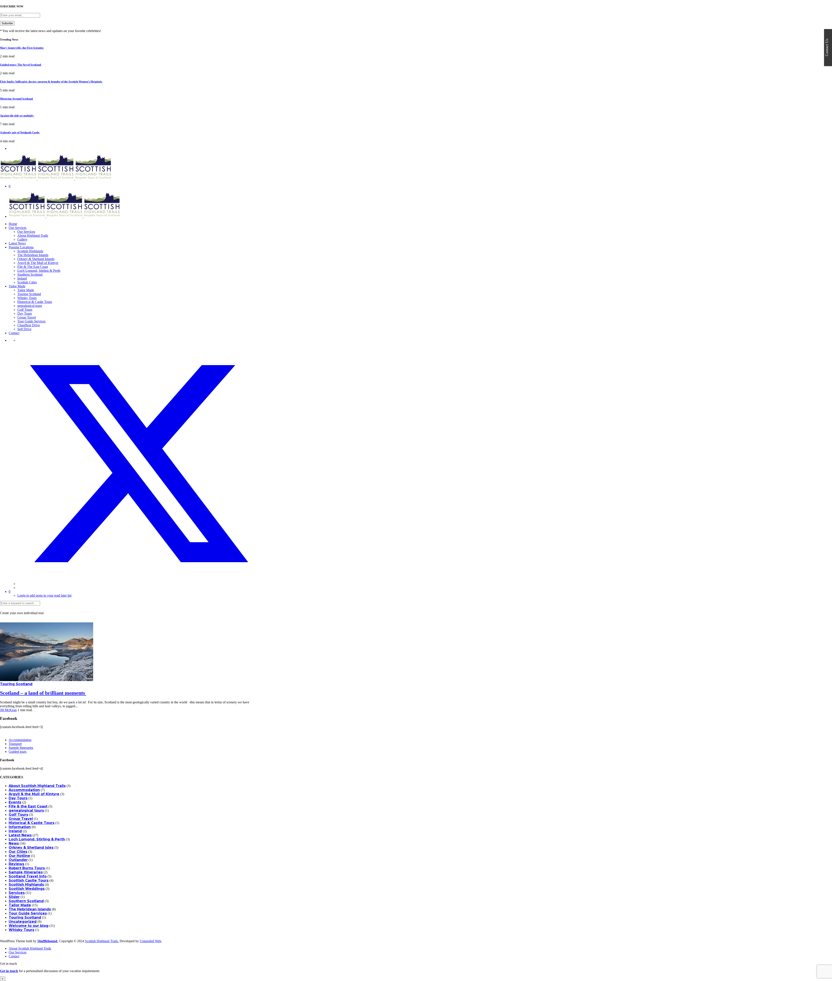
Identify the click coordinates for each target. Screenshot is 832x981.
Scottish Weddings (27, 889)
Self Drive (24, 329)
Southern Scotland (29, 274)
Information (20, 827)
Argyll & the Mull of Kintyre (34, 794)
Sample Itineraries (21, 748)
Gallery (22, 239)
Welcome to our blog (29, 926)
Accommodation (20, 740)
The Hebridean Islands (32, 255)
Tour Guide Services (31, 321)
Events (15, 802)
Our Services (17, 228)
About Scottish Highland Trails (37, 786)
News (14, 843)
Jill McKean (8, 710)
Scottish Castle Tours (29, 880)
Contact (14, 333)
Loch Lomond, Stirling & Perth (38, 270)
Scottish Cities (27, 282)
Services (17, 893)
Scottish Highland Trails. (102, 941)
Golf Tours (24, 309)
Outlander (18, 860)
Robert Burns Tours (27, 868)
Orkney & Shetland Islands (35, 259)
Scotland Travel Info (28, 876)
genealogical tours (29, 306)
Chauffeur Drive (28, 325)
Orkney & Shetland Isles (31, 847)
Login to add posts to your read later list (44, 595)
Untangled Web (150, 941)
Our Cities (18, 852)
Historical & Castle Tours (34, 302)
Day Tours (24, 313)
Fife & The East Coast (32, 267)
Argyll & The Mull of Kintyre (37, 263)
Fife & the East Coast (28, 806)
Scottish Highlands (30, 251)
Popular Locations (21, 247)
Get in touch (9, 971)
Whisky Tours (27, 298)
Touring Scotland (29, 294)
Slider (14, 897)
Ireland (22, 278)
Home (13, 224)
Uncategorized (23, 921)
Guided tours (17, 751)
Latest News (17, 243)
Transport (15, 744)
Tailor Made (17, 286)
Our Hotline (19, 856)
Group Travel (26, 317)
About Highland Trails (32, 235)
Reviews (16, 864)
